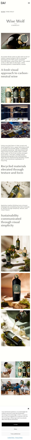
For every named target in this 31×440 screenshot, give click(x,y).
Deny (15, 429)
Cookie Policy (11, 437)
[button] (28, 408)
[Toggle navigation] (29, 2)
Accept (15, 424)
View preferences (15, 434)
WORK (3, 11)
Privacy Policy (19, 437)
